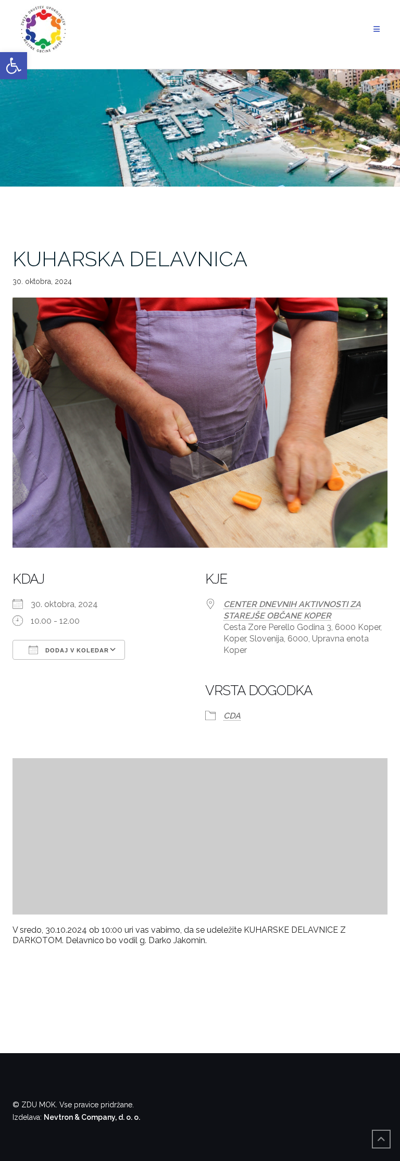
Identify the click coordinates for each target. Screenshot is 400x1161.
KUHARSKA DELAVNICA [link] (129, 258)
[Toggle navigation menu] (376, 29)
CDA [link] (232, 716)
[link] (13, 65)
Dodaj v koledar (76, 650)
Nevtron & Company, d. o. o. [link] (92, 1117)
